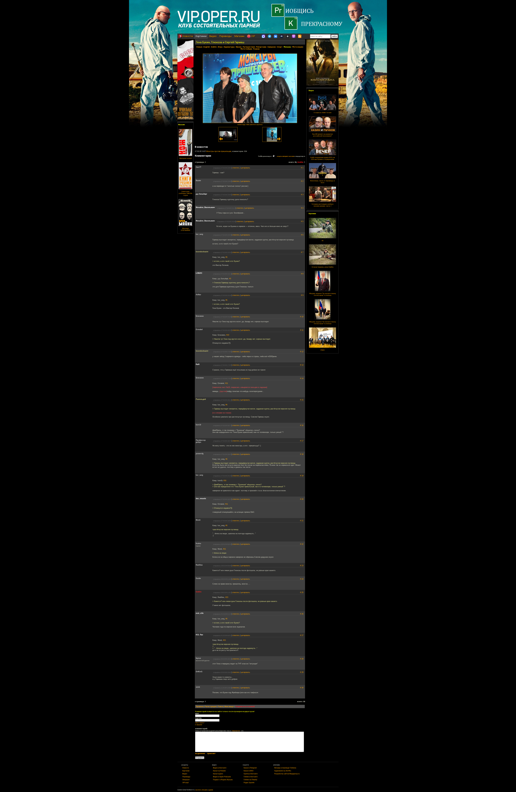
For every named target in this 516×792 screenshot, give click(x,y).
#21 (224, 549)
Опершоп (186, 780)
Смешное (271, 47)
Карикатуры (229, 47)
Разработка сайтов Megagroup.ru (287, 774)
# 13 (301, 365)
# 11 (301, 330)
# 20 (301, 499)
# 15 (301, 400)
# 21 (301, 521)
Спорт (279, 47)
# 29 (301, 672)
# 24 (301, 579)
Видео (213, 36)
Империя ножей (185, 158)
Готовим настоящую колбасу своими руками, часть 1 (322, 205)
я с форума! (198, 724)
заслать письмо (201, 790)
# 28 (301, 659)
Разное (256, 49)
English (206, 47)
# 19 (301, 476)
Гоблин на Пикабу (250, 780)
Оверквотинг (236, 730)
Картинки (201, 36)
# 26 (301, 614)
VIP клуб (185, 783)
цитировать (245, 168)
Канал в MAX (248, 771)
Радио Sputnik (249, 783)
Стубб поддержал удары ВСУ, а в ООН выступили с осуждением (322, 158)
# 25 (301, 592)
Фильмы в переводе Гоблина (285, 768)
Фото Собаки (246, 49)
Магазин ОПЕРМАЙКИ (185, 229)
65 (322, 241)
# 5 (302, 221)
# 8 (302, 274)
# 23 (301, 566)
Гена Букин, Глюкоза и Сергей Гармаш (220, 42)
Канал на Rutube (219, 771)
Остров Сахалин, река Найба (322, 267)
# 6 (302, 235)
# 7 (302, 252)
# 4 (302, 208)
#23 (226, 597)
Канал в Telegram (250, 768)
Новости (187, 36)
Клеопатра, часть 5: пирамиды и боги (322, 182)
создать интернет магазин (285, 156)
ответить (235, 168)
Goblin (214, 47)
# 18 (301, 454)
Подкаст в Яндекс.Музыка (223, 780)
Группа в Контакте (251, 774)
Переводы (225, 36)
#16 (224, 481)
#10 (227, 335)
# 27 (301, 635)
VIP (252, 36)
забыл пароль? (199, 722)
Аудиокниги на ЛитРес (282, 771)
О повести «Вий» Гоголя (322, 113)
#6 (226, 257)
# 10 (301, 317)
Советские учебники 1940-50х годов (185, 193)
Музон (238, 47)
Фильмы (287, 47)
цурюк (210, 790)
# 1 (302, 168)
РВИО (322, 350)
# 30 (301, 688)
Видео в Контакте (219, 768)
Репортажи (261, 47)
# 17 (301, 441)
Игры (220, 47)
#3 (230, 279)
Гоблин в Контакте (251, 777)
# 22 (301, 544)
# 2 (302, 181)
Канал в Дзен (218, 774)
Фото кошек (297, 47)
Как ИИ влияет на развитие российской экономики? (322, 135)
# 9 (302, 295)
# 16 (301, 425)
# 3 (302, 195)
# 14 (301, 378)
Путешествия (249, 47)
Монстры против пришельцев (218, 151)
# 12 (301, 352)
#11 (226, 383)
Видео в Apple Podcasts (222, 777)
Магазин (239, 36)
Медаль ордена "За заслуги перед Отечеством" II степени (322, 294)
